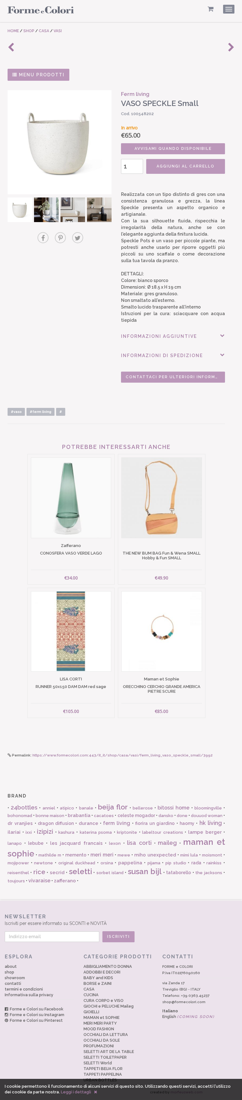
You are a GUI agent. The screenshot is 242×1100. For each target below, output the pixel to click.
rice (39, 872)
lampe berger (205, 832)
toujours (16, 881)
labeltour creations (162, 832)
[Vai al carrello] (211, 9)
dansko (165, 815)
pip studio (175, 863)
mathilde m (49, 855)
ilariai (14, 832)
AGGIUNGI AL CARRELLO (186, 166)
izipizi (45, 831)
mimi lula (189, 855)
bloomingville (208, 808)
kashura (66, 832)
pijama (153, 863)
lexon (115, 843)
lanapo (15, 843)
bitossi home (173, 808)
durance (88, 823)
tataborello (178, 872)
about (11, 966)
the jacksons (208, 872)
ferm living (116, 823)
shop (9, 972)
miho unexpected (155, 855)
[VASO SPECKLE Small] (60, 142)
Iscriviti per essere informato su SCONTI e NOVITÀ (56, 920)
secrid (57, 872)
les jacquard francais (76, 843)
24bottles (24, 807)
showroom (15, 977)
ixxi (29, 832)
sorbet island (110, 872)
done (182, 815)
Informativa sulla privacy (29, 994)
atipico (67, 808)
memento (75, 854)
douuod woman (206, 815)
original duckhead (76, 863)
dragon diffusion (56, 823)
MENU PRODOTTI (41, 74)
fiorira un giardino (155, 823)
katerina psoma (96, 832)
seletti (80, 871)
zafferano (65, 881)
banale (86, 808)
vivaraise (39, 881)
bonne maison (50, 815)
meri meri (101, 855)
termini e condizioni (24, 989)
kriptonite (127, 832)
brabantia (79, 815)
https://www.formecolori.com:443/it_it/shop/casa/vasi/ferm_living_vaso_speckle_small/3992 (122, 755)
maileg (167, 842)
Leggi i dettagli (76, 1092)
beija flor (113, 807)
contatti (13, 983)
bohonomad (20, 815)
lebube (35, 843)
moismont (212, 855)
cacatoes (104, 815)
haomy (187, 823)
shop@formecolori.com (183, 1002)
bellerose (143, 808)
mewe (124, 855)
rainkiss (214, 863)
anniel (49, 808)
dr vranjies (20, 823)
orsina (107, 863)
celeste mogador (136, 815)
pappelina (130, 863)
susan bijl (145, 871)
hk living (210, 823)
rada (196, 862)
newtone (43, 863)
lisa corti (139, 842)
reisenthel (18, 872)
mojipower (18, 863)
